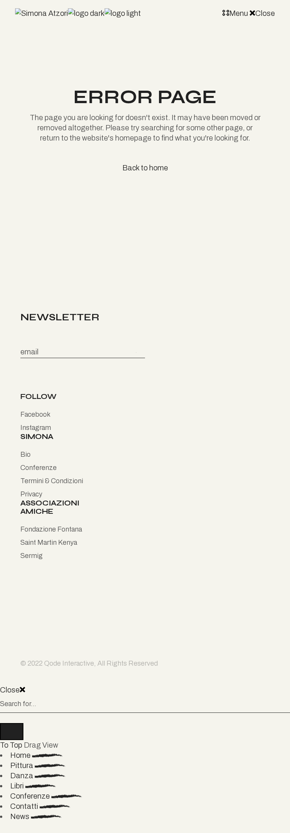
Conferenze (38, 467)
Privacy (31, 494)
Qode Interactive (69, 663)
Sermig (31, 555)
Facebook (35, 414)
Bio (25, 454)
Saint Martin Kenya (48, 542)
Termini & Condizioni (51, 481)
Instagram (35, 427)
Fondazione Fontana (51, 529)
